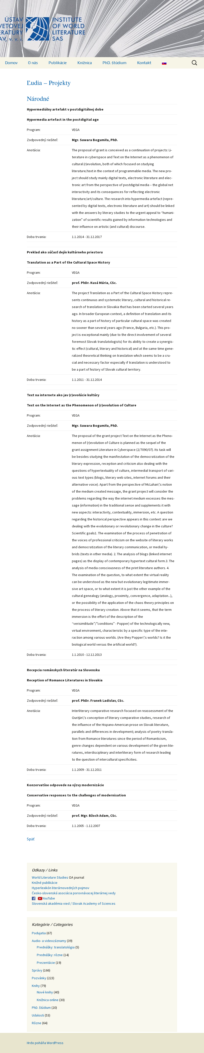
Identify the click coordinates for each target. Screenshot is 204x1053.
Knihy (36, 985)
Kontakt (144, 62)
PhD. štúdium (114, 62)
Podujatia (39, 933)
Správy (37, 970)
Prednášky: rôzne (50, 955)
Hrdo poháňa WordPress (45, 1043)
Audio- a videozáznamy (49, 940)
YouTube (49, 898)
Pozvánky (39, 978)
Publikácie (58, 62)
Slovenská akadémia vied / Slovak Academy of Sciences (73, 903)
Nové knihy (45, 992)
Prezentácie (46, 962)
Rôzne (36, 1023)
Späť (30, 838)
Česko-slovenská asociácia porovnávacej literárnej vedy (74, 893)
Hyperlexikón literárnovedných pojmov (60, 888)
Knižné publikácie (44, 882)
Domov (11, 62)
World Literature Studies (50, 877)
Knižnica (84, 62)
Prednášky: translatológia (56, 947)
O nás (33, 62)
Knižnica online (47, 1000)
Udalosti (38, 1015)
